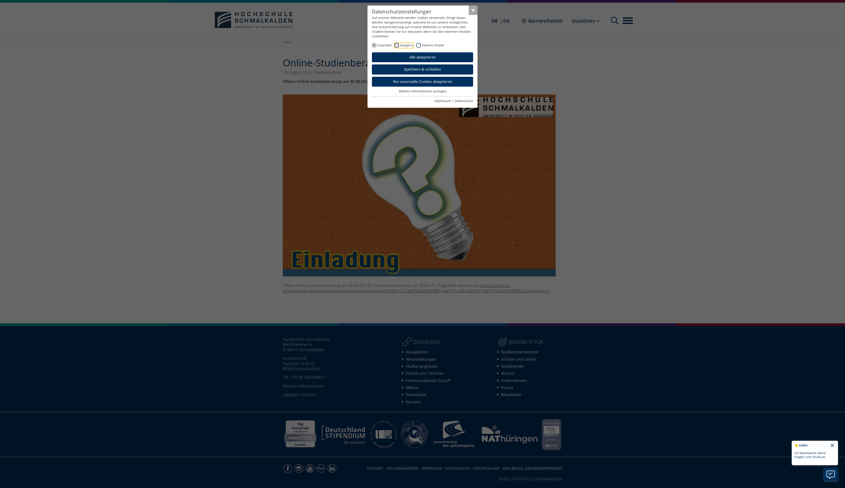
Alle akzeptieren (423, 57)
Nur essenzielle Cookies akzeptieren (422, 81)
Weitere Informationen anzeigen (422, 91)
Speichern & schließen (422, 69)
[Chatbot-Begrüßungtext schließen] (832, 445)
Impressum (442, 101)
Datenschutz (464, 101)
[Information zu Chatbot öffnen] (830, 474)
